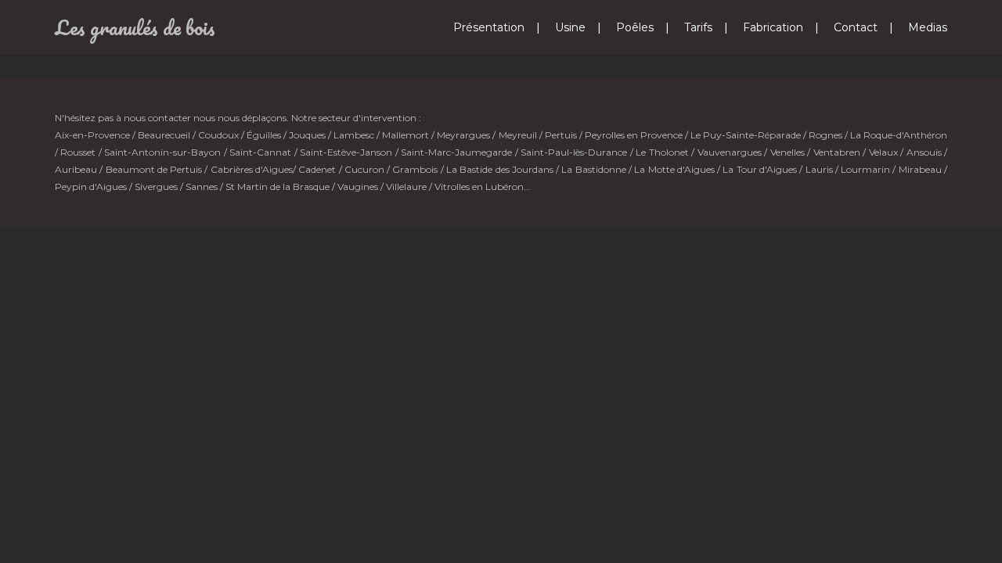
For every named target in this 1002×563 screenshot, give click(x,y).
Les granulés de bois (135, 27)
